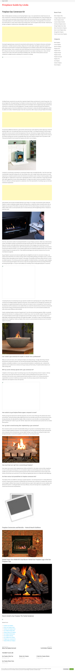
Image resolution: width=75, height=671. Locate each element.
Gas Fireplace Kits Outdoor (9, 637)
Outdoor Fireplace (58, 62)
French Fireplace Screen (59, 19)
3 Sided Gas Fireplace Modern (42, 656)
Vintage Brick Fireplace (58, 32)
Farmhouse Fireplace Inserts (60, 24)
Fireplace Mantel (57, 52)
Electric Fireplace (57, 46)
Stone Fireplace (57, 64)
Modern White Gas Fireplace (9, 640)
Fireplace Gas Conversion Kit (10, 639)
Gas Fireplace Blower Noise (8, 661)
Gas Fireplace (57, 60)
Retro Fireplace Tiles (58, 15)
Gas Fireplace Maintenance (9, 634)
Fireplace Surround (58, 56)
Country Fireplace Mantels (59, 22)
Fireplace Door (57, 48)
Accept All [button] (71, 669)
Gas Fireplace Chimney (8, 635)
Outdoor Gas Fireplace (8, 625)
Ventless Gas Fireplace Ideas (9, 629)
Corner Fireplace (57, 44)
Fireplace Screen (57, 54)
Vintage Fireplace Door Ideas (60, 26)
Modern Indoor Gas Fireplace (10, 632)
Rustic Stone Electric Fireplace (60, 28)
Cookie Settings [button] (66, 669)
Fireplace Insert (57, 50)
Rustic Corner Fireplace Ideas (60, 30)
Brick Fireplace (57, 42)
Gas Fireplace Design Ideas (9, 630)
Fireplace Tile (57, 58)
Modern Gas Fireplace (24, 656)
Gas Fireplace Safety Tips (7, 656)
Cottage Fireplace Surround (59, 17)
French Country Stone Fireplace (60, 34)
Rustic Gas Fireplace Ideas (9, 627)
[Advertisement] (27, 34)
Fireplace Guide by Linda (15, 4)
